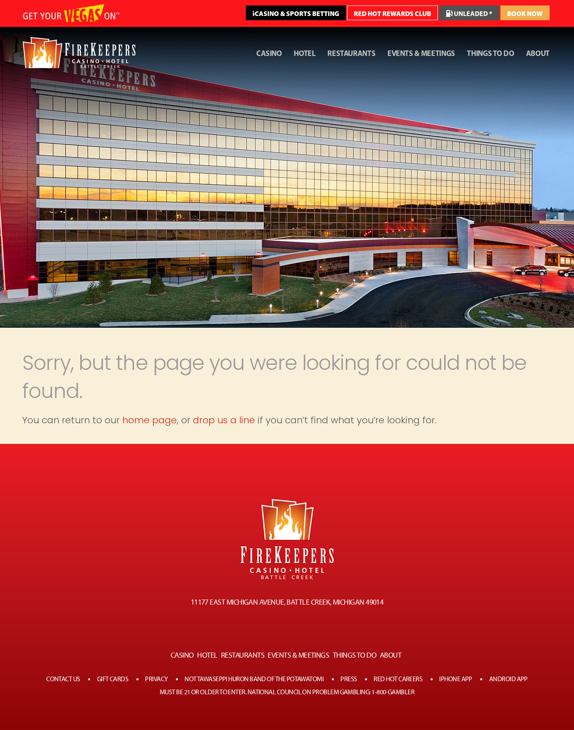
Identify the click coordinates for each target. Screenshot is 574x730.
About (538, 53)
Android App (508, 679)
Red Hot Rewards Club (392, 13)
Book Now (525, 13)
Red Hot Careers (398, 679)
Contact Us (63, 679)
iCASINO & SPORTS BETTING (296, 13)
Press (348, 679)
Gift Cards (113, 679)
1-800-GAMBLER (392, 692)
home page (149, 420)
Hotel (304, 53)
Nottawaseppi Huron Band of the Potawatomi (254, 679)
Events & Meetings (421, 53)
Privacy (156, 679)
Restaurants (351, 53)
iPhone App (455, 679)
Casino (269, 53)
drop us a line (224, 420)
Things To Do (490, 53)
